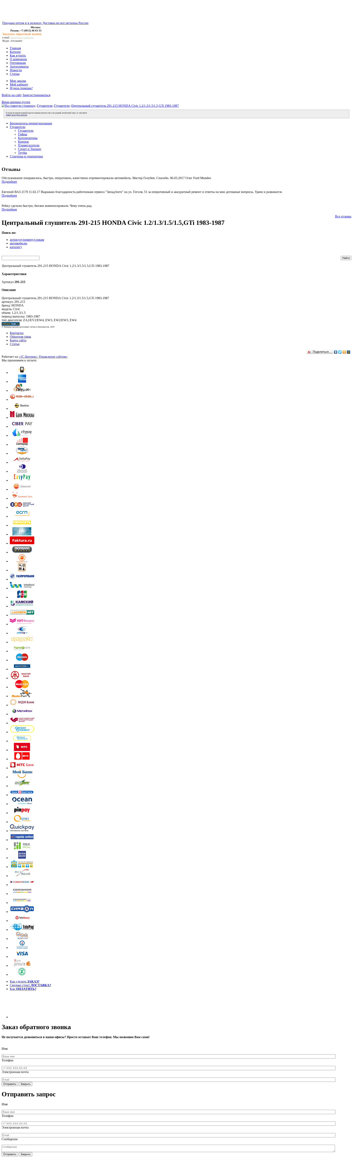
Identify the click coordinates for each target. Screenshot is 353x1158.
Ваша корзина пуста (16, 102)
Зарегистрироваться (36, 95)
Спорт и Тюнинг (29, 149)
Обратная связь (20, 336)
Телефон (7, 1060)
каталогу (16, 247)
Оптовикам (18, 63)
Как (23, 989)
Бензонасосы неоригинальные (31, 123)
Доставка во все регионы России (65, 23)
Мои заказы (18, 80)
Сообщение (10, 1139)
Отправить (9, 1084)
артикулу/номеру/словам (27, 239)
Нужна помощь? (21, 88)
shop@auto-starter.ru (22, 37)
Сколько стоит (30, 985)
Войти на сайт (12, 95)
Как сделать (24, 981)
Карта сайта (18, 340)
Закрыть (25, 1084)
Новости (16, 70)
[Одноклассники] (344, 352)
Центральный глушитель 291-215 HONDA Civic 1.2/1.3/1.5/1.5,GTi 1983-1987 (125, 105)
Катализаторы (28, 138)
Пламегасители (28, 145)
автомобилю (18, 243)
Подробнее (9, 181)
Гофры (22, 134)
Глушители (45, 105)
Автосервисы (19, 66)
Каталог (15, 51)
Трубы (22, 152)
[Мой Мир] (348, 352)
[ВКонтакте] (336, 352)
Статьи (15, 74)
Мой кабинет (19, 84)
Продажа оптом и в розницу (22, 23)
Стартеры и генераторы (26, 156)
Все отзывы (343, 216)
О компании (18, 59)
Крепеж (23, 141)
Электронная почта (15, 1072)
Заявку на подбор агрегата (16, 115)
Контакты (16, 333)
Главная (15, 48)
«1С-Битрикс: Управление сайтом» (43, 356)
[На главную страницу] (18, 105)
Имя (5, 1048)
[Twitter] (340, 352)
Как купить (18, 55)
